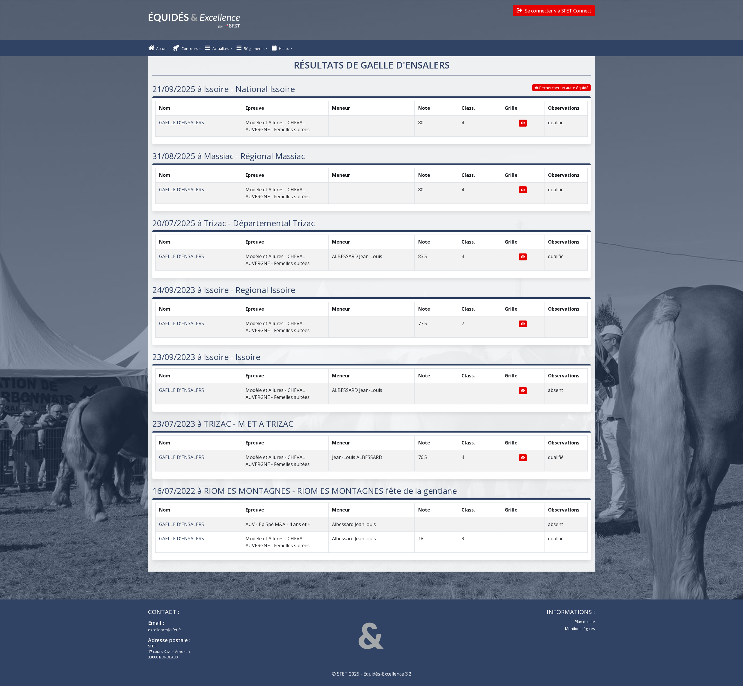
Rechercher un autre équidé (563, 87)
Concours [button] (189, 48)
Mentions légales (580, 628)
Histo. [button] (284, 48)
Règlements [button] (254, 48)
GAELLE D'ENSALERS (181, 122)
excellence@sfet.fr (164, 629)
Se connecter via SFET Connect (557, 11)
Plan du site (585, 621)
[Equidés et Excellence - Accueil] (194, 20)
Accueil (162, 48)
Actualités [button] (220, 48)
